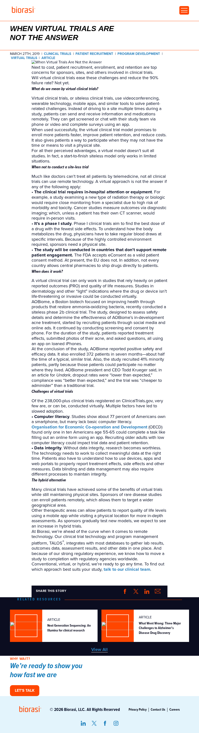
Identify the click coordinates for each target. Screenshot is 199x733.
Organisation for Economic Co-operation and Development (89, 427)
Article (48, 58)
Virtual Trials (24, 58)
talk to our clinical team (127, 569)
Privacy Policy (138, 709)
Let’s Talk (24, 690)
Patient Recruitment (94, 54)
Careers (174, 709)
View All (99, 649)
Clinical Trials (57, 54)
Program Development (138, 54)
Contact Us (158, 709)
